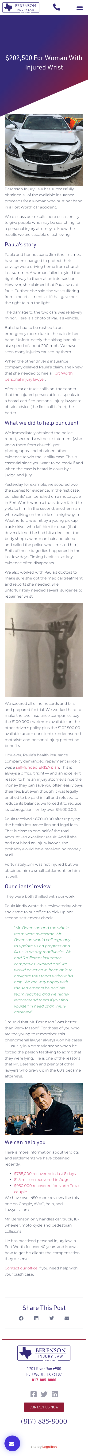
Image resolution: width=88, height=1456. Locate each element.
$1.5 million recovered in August (44, 1179)
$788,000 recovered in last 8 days (45, 1173)
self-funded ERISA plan (37, 767)
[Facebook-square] (33, 1394)
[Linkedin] (54, 1394)
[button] (79, 8)
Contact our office (21, 1268)
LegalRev (49, 1446)
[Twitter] (44, 1394)
